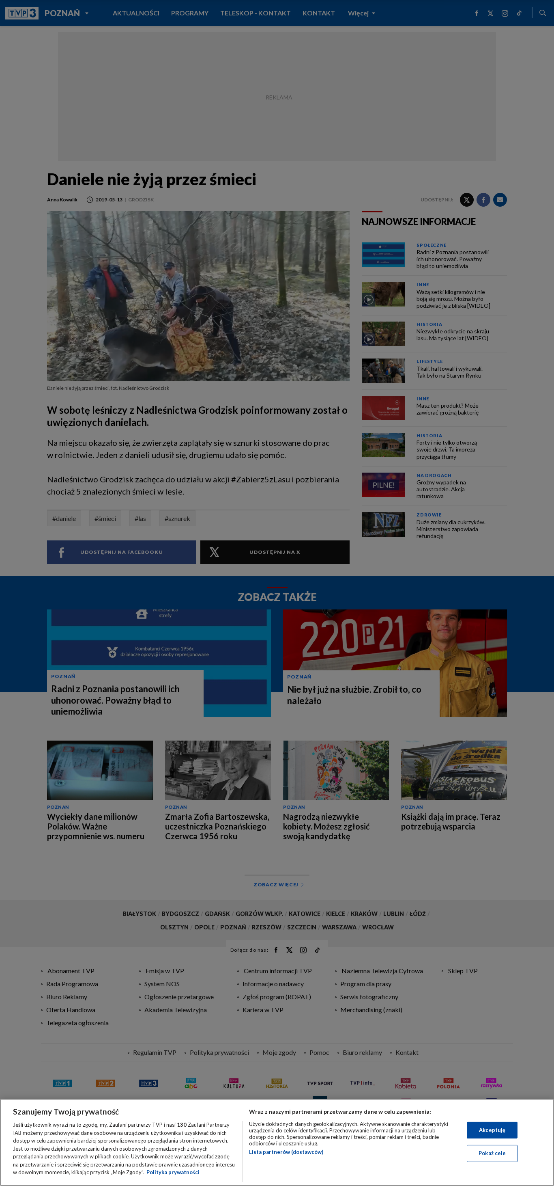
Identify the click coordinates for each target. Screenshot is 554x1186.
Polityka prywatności (173, 1172)
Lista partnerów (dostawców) (286, 1152)
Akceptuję (492, 1130)
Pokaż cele (492, 1153)
